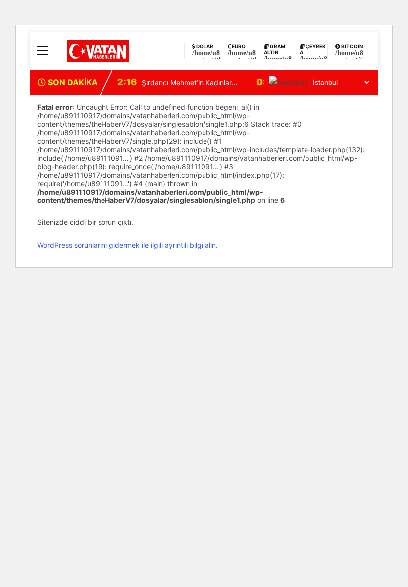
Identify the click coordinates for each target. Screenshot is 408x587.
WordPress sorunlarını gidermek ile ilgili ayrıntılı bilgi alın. (127, 245)
